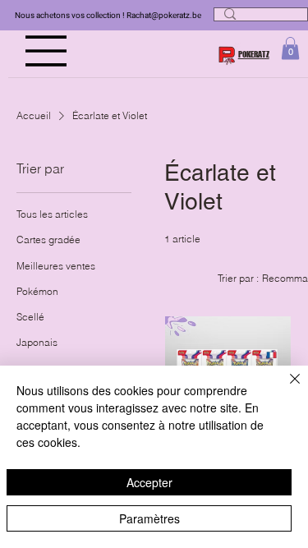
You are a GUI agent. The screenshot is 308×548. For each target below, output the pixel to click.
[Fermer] (285, 388)
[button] (290, 48)
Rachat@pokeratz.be (163, 15)
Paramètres (149, 518)
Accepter (149, 482)
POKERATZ (253, 54)
